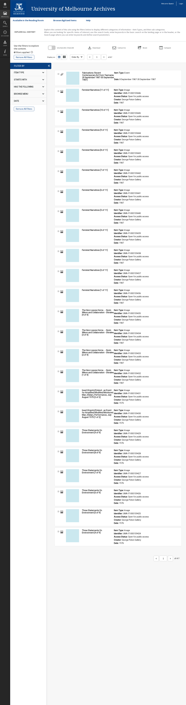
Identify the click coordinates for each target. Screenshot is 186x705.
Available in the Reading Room (28, 20)
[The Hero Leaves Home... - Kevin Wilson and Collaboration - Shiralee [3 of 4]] (72, 335)
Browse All (5, 17)
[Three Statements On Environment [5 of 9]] (72, 515)
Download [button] (93, 48)
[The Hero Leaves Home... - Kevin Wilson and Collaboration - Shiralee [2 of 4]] (72, 355)
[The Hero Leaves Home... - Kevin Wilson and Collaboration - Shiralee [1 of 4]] (72, 375)
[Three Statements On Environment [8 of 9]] (72, 455)
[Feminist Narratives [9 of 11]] (72, 135)
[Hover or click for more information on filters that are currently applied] (32, 52)
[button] (119, 48)
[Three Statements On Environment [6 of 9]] (72, 495)
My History (5, 36)
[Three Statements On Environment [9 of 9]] (72, 435)
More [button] (5, 55)
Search (5, 26)
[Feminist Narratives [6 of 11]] (72, 195)
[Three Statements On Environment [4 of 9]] (72, 535)
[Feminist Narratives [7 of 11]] (72, 175)
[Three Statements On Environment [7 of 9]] (72, 475)
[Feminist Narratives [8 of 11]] (72, 155)
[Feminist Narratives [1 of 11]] (72, 295)
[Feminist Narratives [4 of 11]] (72, 235)
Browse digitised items (64, 20)
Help (88, 20)
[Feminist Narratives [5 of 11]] (72, 215)
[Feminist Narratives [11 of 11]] (72, 95)
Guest (171, 3)
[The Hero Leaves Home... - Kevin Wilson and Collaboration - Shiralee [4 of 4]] (72, 315)
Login (5, 45)
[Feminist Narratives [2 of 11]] (72, 275)
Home (5, 7)
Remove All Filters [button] (24, 57)
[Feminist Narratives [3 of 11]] (72, 255)
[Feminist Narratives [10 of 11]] (72, 115)
